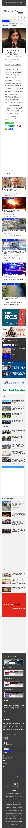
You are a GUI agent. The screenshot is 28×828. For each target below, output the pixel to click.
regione (17, 776)
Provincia (4, 198)
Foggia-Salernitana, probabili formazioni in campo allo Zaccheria (18, 401)
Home (4, 23)
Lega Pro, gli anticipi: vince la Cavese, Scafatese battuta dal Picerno (18, 408)
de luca (8, 773)
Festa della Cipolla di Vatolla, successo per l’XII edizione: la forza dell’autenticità (18, 530)
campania (10, 770)
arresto (4, 770)
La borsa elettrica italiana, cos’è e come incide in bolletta (18, 355)
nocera (4, 776)
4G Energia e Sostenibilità (10, 345)
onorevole (7, 59)
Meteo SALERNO (13, 467)
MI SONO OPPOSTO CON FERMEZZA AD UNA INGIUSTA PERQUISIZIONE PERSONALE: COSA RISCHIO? (18, 373)
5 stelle (9, 58)
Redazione (18, 56)
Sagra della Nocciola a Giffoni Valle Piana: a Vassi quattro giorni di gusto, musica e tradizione (18, 503)
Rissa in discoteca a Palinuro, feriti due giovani (13, 275)
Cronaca (5, 752)
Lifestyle (4, 570)
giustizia (17, 58)
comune (21, 770)
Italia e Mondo (6, 763)
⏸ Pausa (13, 64)
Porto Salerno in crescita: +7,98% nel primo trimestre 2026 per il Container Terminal (18, 446)
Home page (8, 2)
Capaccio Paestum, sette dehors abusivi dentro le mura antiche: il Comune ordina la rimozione (14, 253)
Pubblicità (6, 713)
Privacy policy (7, 715)
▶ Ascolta (7, 64)
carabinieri (15, 770)
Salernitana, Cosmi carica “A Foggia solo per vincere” (18, 420)
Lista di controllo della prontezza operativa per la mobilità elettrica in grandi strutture (18, 438)
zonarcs (7, 28)
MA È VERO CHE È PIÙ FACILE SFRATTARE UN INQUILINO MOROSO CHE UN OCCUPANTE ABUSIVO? (18, 367)
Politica (4, 755)
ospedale (13, 776)
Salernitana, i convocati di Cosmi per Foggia (17, 414)
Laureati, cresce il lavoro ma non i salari (18, 430)
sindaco (15, 779)
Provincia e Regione (10, 198)
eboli (12, 773)
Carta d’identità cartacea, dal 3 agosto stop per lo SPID (18, 588)
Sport (4, 397)
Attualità (9, 23)
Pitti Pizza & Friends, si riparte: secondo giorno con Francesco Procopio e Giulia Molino (19, 514)
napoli (19, 773)
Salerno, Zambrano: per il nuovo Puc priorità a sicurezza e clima (12, 189)
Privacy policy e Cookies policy (16, 2)
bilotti (13, 58)
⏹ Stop (19, 64)
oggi (8, 776)
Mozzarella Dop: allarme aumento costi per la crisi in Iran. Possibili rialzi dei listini (18, 452)
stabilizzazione (8, 61)
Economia (5, 427)
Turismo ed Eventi (7, 498)
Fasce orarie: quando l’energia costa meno (18, 349)
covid (4, 773)
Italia (16, 773)
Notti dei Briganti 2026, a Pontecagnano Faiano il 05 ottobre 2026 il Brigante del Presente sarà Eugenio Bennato (18, 581)
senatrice (16, 59)
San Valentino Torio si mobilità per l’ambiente (12, 298)
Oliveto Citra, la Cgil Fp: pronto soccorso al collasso (13, 231)
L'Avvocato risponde (8, 362)
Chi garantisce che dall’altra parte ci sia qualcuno (18, 573)
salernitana (5, 779)
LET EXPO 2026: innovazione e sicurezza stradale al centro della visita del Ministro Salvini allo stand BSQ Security (19, 459)
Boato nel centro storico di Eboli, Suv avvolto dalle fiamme (12, 210)
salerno (12, 59)
